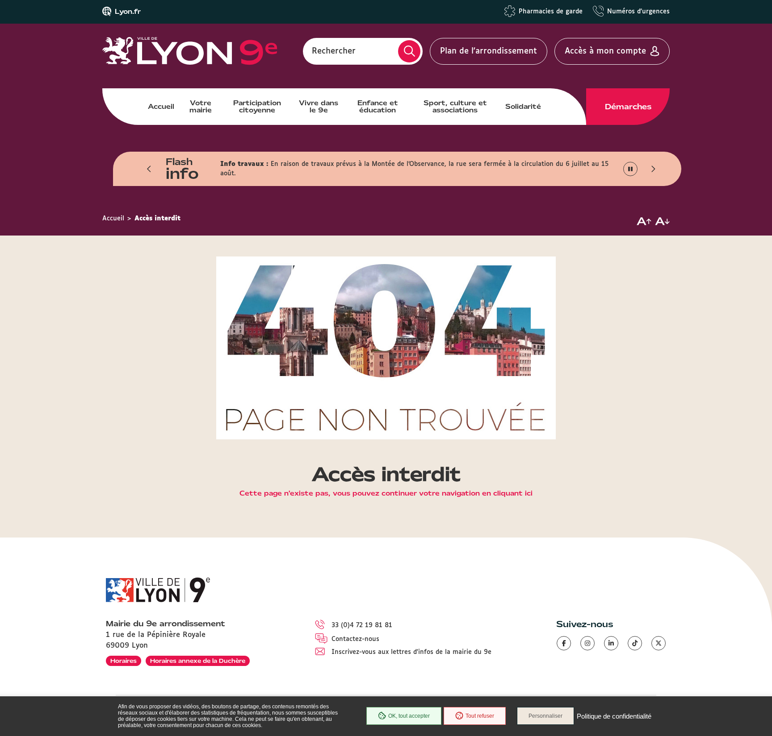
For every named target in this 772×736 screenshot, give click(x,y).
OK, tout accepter (409, 716)
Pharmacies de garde (551, 11)
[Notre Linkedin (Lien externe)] (611, 643)
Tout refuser (480, 716)
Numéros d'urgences (638, 11)
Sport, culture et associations (455, 107)
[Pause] (630, 169)
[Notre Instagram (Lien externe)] (587, 643)
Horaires (123, 661)
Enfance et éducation (377, 107)
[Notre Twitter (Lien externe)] (658, 643)
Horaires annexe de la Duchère (197, 661)
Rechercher (334, 51)
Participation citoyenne (257, 107)
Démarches (628, 107)
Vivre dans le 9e (318, 107)
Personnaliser (545, 716)
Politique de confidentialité (614, 716)
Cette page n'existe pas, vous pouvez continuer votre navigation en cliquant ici (386, 494)
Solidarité (523, 106)
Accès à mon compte (605, 51)
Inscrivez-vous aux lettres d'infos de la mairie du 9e (411, 652)
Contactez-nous (355, 639)
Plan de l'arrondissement (488, 51)
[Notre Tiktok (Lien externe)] (635, 643)
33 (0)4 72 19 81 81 (361, 625)
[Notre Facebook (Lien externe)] (564, 643)
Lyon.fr (128, 11)
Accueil (161, 106)
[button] (149, 169)
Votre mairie (200, 107)
